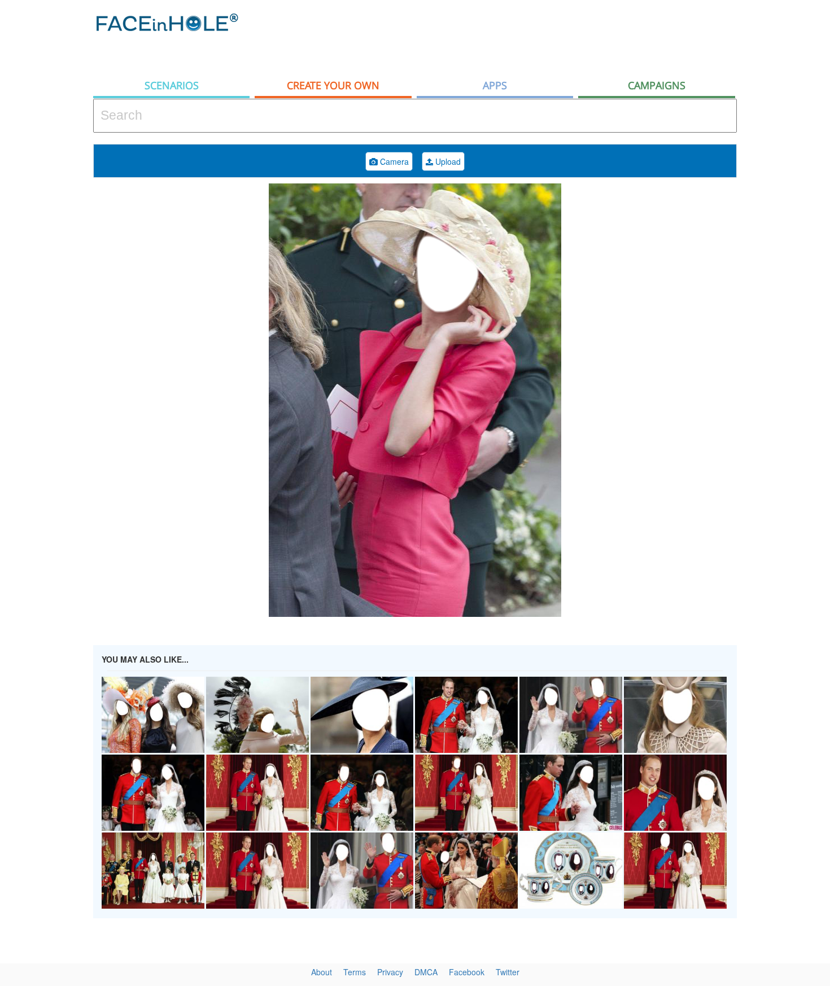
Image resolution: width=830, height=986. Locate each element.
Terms (354, 972)
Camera (393, 161)
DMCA (426, 972)
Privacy (390, 972)
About (321, 972)
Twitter (507, 972)
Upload (447, 161)
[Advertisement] (531, 36)
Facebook (466, 972)
